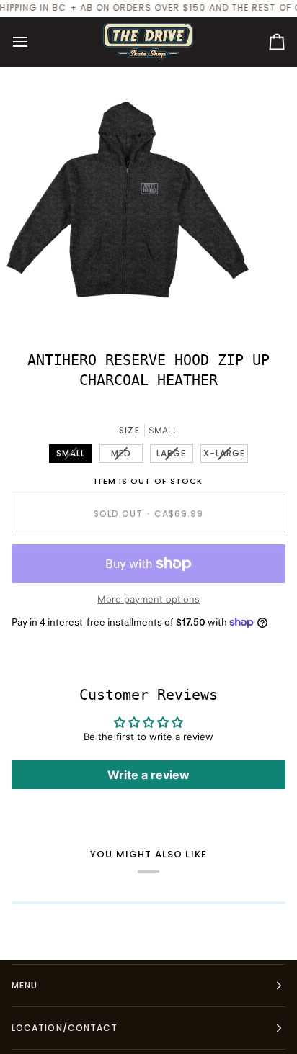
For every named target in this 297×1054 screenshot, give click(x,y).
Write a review (148, 774)
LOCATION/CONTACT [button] (65, 1028)
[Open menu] (33, 42)
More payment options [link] (148, 599)
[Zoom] (27, 302)
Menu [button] (24, 985)
